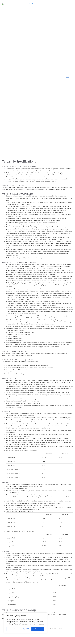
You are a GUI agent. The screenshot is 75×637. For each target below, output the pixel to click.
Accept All (38, 629)
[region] (25, 623)
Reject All (26, 629)
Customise (12, 629)
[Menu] (67, 76)
